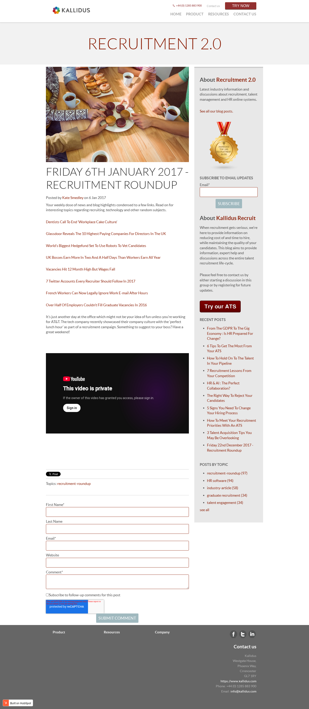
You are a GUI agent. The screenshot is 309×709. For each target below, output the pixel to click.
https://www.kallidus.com (238, 681)
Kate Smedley (72, 198)
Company (162, 632)
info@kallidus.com (243, 691)
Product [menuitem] (195, 14)
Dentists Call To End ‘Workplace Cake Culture (81, 222)
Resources (112, 632)
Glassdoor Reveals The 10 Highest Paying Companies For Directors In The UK (106, 234)
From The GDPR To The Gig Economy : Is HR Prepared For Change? (230, 333)
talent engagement (225, 503)
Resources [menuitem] (218, 14)
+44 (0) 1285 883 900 (189, 5)
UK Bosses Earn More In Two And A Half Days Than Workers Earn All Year (103, 257)
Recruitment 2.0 (154, 44)
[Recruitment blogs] (224, 168)
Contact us (213, 6)
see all (204, 510)
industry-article (222, 488)
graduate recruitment (227, 495)
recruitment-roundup (74, 483)
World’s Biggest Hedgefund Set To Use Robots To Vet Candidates (96, 246)
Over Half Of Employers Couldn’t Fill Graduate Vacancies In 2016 (96, 305)
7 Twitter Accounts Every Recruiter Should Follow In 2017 (90, 281)
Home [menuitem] (175, 14)
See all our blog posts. (216, 111)
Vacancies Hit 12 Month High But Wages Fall (81, 269)
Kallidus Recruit (236, 218)
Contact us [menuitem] (244, 14)
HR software (220, 481)
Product (59, 632)
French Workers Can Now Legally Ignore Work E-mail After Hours (97, 293)
